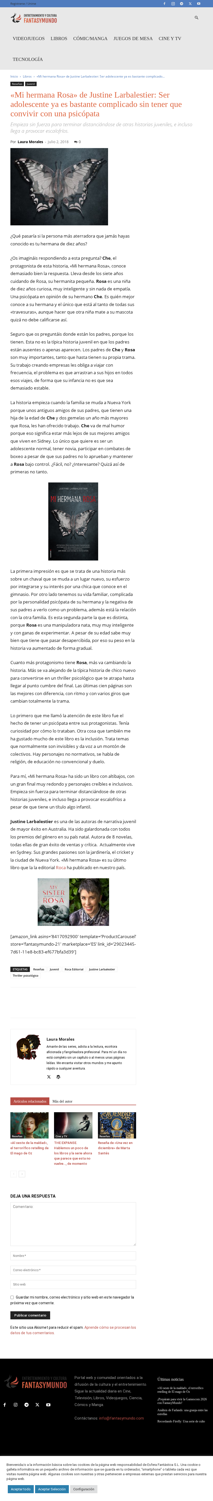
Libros (59, 38)
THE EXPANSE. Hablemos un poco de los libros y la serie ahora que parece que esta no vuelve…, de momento (73, 1153)
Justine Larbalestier (102, 969)
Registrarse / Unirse (23, 3)
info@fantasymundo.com (121, 1418)
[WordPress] (60, 1077)
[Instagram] (173, 3)
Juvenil (31, 84)
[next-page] (22, 1174)
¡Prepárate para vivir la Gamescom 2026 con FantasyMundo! (182, 1401)
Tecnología (28, 59)
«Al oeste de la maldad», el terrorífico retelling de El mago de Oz (29, 1148)
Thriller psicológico (25, 975)
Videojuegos (29, 38)
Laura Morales (30, 141)
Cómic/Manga (90, 38)
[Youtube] (199, 3)
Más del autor (62, 1101)
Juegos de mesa (133, 38)
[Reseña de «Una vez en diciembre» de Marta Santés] (117, 1125)
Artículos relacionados (30, 1101)
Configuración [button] (83, 1489)
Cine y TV (170, 38)
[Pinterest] (39, 1007)
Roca (61, 867)
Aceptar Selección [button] (52, 1489)
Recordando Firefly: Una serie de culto (181, 1421)
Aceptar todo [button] (21, 1489)
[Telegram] (181, 3)
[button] (196, 17)
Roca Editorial (74, 969)
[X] (190, 3)
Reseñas (17, 84)
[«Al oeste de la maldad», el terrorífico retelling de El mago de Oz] (29, 1125)
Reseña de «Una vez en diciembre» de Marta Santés (115, 1148)
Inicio (14, 76)
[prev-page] (13, 1174)
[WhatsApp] (51, 1007)
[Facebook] (164, 3)
